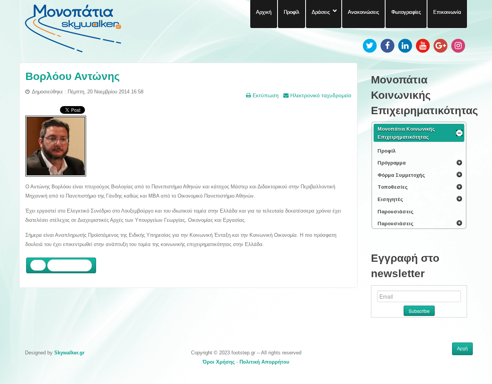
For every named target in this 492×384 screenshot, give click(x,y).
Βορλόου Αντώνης (72, 76)
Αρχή (462, 348)
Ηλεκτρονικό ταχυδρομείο (320, 95)
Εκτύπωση (265, 95)
